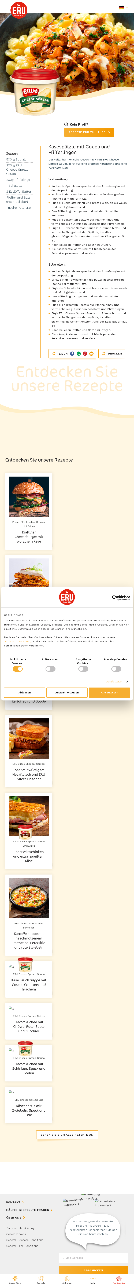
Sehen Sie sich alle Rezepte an (67, 1134)
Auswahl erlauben (67, 692)
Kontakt (13, 1202)
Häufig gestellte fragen (27, 1210)
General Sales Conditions (22, 1246)
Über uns (13, 1217)
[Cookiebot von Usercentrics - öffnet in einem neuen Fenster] (114, 598)
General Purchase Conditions (24, 1240)
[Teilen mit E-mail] (91, 353)
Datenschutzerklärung (17, 641)
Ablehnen (24, 692)
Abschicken (93, 1270)
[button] (93, 1280)
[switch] (50, 669)
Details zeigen (114, 681)
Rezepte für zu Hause (88, 132)
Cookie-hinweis (16, 1234)
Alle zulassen (109, 692)
